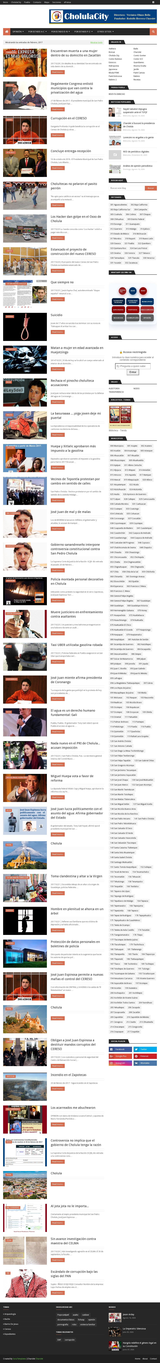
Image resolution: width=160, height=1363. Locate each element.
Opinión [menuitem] (17, 31)
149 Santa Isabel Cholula (121, 857)
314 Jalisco (145, 229)
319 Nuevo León (146, 239)
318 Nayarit (130, 239)
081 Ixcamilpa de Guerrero (121, 644)
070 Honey (142, 610)
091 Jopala (143, 664)
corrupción (70, 1340)
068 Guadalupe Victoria (137, 606)
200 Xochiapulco (117, 993)
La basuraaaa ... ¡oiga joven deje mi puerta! (76, 416)
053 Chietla (115, 562)
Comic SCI (138, 59)
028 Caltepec (129, 499)
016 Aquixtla (130, 475)
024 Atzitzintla (136, 489)
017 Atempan (145, 475)
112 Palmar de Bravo (119, 722)
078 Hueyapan (116, 635)
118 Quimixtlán (116, 736)
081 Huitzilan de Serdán (138, 639)
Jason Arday (128, 1314)
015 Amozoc (115, 475)
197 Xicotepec (142, 983)
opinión (91, 1320)
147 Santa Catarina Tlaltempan (123, 848)
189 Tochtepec (147, 964)
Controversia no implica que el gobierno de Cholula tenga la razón (76, 1143)
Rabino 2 (113, 79)
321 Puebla (129, 243)
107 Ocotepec (116, 712)
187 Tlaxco (115, 964)
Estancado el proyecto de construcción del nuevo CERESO (73, 252)
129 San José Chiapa (119, 780)
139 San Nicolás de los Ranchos (124, 814)
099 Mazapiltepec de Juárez (122, 693)
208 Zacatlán (134, 1012)
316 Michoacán (139, 234)
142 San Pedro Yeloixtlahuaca (123, 823)
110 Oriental (115, 717)
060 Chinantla (116, 577)
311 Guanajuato (133, 224)
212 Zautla (131, 1022)
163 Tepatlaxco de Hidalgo (121, 901)
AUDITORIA (114, 388)
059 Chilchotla (148, 572)
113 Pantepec (138, 722)
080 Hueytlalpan (117, 639)
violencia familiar (87, 1324)
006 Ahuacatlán (117, 455)
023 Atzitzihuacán (118, 489)
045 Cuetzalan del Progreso (122, 543)
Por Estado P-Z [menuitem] (82, 31)
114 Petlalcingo (117, 727)
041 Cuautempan (144, 528)
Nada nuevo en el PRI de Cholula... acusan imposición (75, 745)
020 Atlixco (147, 480)
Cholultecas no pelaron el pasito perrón (74, 186)
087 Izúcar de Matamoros (121, 659)
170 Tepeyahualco (143, 915)
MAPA (133, 291)
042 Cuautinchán (117, 533)
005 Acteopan (146, 451)
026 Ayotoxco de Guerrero (134, 494)
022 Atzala (134, 485)
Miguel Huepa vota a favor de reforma (72, 778)
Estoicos (112, 62)
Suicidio (56, 315)
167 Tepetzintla (116, 911)
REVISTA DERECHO (117, 94)
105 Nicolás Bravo (134, 702)
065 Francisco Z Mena (136, 586)
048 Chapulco (146, 547)
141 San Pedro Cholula (144, 819)
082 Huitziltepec (144, 644)
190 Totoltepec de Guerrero (122, 969)
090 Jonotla (130, 664)
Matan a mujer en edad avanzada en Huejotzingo (77, 350)
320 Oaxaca (115, 243)
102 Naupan (131, 698)
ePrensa (67, 2)
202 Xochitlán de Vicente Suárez (124, 998)
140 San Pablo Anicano (120, 819)
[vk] (145, 1063)
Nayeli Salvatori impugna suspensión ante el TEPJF (135, 111)
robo (74, 1324)
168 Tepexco (132, 911)
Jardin (136, 69)
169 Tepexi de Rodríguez (120, 915)
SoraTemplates (19, 1359)
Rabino (137, 76)
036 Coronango (117, 518)
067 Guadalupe (143, 601)
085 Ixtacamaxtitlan (119, 654)
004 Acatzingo (130, 451)
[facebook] (153, 2)
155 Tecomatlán (117, 877)
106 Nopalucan (132, 707)
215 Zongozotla (135, 1027)
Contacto (37, 2)
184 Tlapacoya (148, 954)
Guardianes (139, 62)
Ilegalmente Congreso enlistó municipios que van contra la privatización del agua (72, 88)
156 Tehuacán (134, 877)
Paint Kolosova (115, 76)
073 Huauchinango (118, 620)
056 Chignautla (137, 567)
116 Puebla (145, 727)
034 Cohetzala (116, 514)
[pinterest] (145, 1056)
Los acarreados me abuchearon (73, 1108)
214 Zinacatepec (117, 1027)
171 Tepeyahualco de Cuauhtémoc (125, 920)
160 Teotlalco (133, 886)
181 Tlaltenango (134, 949)
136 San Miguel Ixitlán (119, 804)
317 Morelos (115, 239)
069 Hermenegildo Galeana (122, 610)
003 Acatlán (115, 451)
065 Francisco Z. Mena (120, 591)
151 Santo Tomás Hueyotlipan (123, 867)
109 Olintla (147, 712)
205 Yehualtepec (117, 1007)
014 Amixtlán (144, 470)
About (145, 1359)
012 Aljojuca (115, 470)
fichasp (81, 1320)
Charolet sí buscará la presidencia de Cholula (139, 125)
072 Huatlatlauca (136, 615)
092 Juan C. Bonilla (118, 669)
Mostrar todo (96, 42)
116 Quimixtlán (116, 731)
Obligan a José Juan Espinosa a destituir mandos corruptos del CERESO (73, 1044)
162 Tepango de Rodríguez (121, 896)
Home (137, 1359)
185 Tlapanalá (116, 959)
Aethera (112, 48)
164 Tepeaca (142, 901)
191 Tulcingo (144, 969)
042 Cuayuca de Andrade (139, 533)
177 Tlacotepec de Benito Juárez (124, 940)
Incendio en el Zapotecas (68, 1075)
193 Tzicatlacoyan (147, 974)
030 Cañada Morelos (119, 504)
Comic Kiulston (115, 59)
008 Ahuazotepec (117, 460)
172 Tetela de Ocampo (120, 925)
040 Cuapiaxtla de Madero (121, 528)
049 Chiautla (115, 552)
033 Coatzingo (132, 509)
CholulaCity (16, 2)
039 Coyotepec (136, 523)
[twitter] (145, 1049)
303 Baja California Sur (120, 210)
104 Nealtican (116, 702)
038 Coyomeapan (118, 523)
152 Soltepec (146, 867)
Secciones (56, 2)
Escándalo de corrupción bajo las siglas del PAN (74, 1274)
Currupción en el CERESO (69, 118)
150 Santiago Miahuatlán (121, 862)
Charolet (137, 52)
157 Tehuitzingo (117, 882)
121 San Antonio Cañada (121, 746)
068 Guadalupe (116, 606)
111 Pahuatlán (131, 717)
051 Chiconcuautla (118, 557)
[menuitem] (6, 31)
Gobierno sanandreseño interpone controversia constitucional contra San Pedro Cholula (75, 549)
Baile (136, 48)
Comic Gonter (140, 55)
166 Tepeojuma (136, 906)
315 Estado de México (119, 234)
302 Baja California (139, 205)
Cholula (56, 843)
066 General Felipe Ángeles (121, 601)
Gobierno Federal (118, 301)
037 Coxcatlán (134, 518)
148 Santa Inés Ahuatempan (122, 853)
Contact (153, 1359)
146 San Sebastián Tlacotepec (123, 843)
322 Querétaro (144, 243)
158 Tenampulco (135, 882)
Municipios (147, 302)
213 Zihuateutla (146, 1022)
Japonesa (113, 69)
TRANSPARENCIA (116, 392)
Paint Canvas (139, 73)
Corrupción (133, 318)
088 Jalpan (141, 659)
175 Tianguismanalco (119, 935)
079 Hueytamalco (134, 635)
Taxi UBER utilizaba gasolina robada (76, 645)
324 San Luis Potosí (138, 248)
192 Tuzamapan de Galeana (122, 974)
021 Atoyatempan (118, 485)
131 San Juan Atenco (119, 785)
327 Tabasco (144, 253)
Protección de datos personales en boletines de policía (75, 944)
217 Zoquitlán (133, 1032)
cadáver (85, 1315)
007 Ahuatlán (133, 455)
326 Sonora (130, 253)
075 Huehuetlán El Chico (120, 625)
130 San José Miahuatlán (142, 780)
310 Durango (116, 224)
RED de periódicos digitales (136, 151)
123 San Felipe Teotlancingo (122, 756)
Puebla (27, 2)
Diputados (118, 310)
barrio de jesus (11, 1324)
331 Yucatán (115, 263)
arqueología (10, 1314)
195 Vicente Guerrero (145, 978)
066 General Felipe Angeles (121, 596)
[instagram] (120, 1063)
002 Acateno (146, 446)
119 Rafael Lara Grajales (137, 736)
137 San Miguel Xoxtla (142, 804)
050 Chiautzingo (132, 552)
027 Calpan (115, 499)
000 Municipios (116, 446)
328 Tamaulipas (117, 258)
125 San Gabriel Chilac (144, 761)
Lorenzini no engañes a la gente (138, 137)
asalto (75, 1315)
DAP (59, 1340)
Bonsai (112, 52)
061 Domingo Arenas (135, 577)
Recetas (137, 79)
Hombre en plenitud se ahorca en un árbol (77, 911)
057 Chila (114, 572)
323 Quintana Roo (118, 248)
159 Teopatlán (116, 886)
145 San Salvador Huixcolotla (123, 838)
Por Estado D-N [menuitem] (59, 31)
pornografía (63, 1324)
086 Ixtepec (136, 654)
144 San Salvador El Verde (121, 833)
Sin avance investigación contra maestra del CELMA (73, 1241)
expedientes (10, 1334)
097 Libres (148, 683)
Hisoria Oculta (140, 66)
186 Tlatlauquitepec (135, 959)
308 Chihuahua (116, 219)
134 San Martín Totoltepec (121, 794)
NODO (143, 291)
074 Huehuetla (137, 620)
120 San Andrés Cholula (120, 741)
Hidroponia (114, 66)
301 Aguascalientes (118, 205)
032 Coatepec (116, 509)
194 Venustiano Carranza (121, 978)
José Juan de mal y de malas (71, 512)
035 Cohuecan (133, 514)
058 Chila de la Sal (130, 572)
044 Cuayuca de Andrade (141, 538)
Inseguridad (147, 310)
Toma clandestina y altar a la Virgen (76, 876)
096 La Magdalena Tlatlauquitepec (125, 683)
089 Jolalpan (115, 664)
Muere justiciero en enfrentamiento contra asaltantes (77, 614)
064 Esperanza (116, 586)
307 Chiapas (145, 214)
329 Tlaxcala (133, 258)
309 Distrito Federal (135, 219)
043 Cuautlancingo (118, 538)
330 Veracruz (149, 258)
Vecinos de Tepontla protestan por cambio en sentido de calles (75, 481)
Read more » (57, 72)
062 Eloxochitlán (117, 581)
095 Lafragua (116, 678)
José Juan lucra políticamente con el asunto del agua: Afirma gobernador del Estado (77, 813)
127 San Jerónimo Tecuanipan (123, 770)
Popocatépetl (63, 1315)
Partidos (132, 310)
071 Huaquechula (117, 615)
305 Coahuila (116, 214)
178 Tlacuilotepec (118, 944)
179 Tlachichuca (137, 944)
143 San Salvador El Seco (121, 828)
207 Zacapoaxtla (117, 1012)
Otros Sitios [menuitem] (104, 31)
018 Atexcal (115, 480)
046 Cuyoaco (144, 543)
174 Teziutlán (144, 930)
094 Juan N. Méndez (138, 673)
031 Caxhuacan (139, 504)
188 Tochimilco (130, 964)
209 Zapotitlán (116, 1017)
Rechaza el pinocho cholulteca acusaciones (72, 383)
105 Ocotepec (116, 707)
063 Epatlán (134, 581)
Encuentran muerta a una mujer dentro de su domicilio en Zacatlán (76, 53)
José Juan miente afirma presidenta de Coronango (76, 680)
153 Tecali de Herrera (119, 872)
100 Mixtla (142, 693)
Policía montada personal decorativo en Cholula (77, 581)
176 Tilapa (137, 935)
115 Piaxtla (132, 727)
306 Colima (131, 214)
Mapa (46, 2)
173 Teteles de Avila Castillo (122, 930)
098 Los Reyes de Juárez (120, 688)
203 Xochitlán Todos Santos (122, 1003)
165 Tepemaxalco (118, 906)
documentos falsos (66, 1320)
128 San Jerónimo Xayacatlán (123, 775)
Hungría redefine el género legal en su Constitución (139, 1344)
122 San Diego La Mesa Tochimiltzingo (127, 751)
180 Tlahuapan (116, 949)
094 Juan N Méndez (118, 673)
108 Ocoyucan (132, 712)
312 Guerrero (116, 229)
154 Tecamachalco (140, 872)
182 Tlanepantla (117, 954)
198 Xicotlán (115, 988)
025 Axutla (114, 494)
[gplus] (120, 1056)
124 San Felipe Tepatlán (120, 761)
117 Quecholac (133, 731)
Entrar (133, 372)
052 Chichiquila (137, 557)
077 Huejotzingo (143, 630)
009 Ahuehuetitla (136, 460)
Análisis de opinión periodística (137, 166)
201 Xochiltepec (135, 993)
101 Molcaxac (116, 698)
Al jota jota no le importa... (70, 1206)
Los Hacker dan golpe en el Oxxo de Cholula (76, 219)
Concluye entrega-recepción (71, 151)
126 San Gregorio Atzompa (122, 765)
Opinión (147, 318)
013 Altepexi (130, 470)
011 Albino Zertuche (133, 465)
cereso (8, 1329)
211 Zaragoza (116, 1022)
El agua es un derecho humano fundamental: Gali (73, 713)
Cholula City (114, 55)
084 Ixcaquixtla (143, 649)
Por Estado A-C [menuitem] (36, 31)
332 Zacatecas (131, 263)
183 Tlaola (133, 954)
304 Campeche (140, 210)
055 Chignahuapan (118, 567)
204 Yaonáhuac (145, 1003)
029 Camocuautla (147, 499)
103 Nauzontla (147, 698)
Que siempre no (62, 282)
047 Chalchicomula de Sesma (123, 547)
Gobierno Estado (133, 301)
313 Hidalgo (131, 229)
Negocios (118, 318)
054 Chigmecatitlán (132, 562)
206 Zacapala (134, 1007)
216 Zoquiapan (116, 1032)
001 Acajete (132, 446)
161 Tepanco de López (120, 891)
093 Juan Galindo (137, 669)
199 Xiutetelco (131, 988)
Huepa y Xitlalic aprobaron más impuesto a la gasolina (73, 448)
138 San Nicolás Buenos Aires (123, 809)
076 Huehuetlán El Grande (121, 630)
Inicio (5, 2)
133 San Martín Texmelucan (122, 790)
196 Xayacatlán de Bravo (121, 983)
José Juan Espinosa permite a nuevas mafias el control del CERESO (77, 977)
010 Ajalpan (115, 465)
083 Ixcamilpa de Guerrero (121, 649)
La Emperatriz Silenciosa (134, 1328)
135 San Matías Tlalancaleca (122, 799)
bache (7, 1319)
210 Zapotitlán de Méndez (138, 1017)
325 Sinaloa (115, 253)
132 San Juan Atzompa (141, 785)
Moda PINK (114, 73)
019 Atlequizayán (131, 480)
